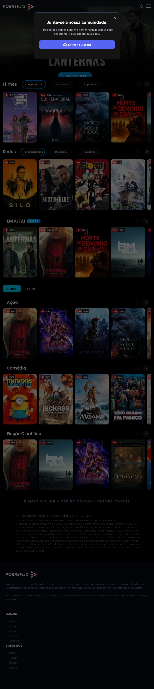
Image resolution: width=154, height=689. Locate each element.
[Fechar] (114, 17)
